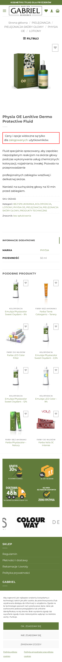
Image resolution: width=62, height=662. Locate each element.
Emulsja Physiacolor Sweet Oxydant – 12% (16, 400)
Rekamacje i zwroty (15, 566)
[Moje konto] (51, 10)
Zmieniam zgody (31, 644)
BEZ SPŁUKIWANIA (23, 204)
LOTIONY (35, 31)
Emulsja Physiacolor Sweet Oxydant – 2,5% (46, 356)
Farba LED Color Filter (16, 356)
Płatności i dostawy (15, 560)
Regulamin (9, 554)
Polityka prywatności (16, 572)
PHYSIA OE (19, 207)
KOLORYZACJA (43, 204)
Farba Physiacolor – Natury (15, 444)
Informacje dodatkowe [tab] (18, 240)
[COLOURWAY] (31, 522)
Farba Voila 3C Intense (46, 444)
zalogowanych (18, 140)
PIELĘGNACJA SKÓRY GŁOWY (24, 26)
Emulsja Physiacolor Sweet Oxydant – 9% (16, 313)
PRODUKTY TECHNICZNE (33, 210)
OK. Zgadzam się (31, 626)
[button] (4, 11)
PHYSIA (44, 250)
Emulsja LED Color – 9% (46, 400)
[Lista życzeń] (46, 10)
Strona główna (18, 22)
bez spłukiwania (22, 215)
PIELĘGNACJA (41, 22)
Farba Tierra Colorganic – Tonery (46, 313)
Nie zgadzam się (31, 635)
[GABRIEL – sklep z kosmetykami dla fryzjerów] (25, 11)
